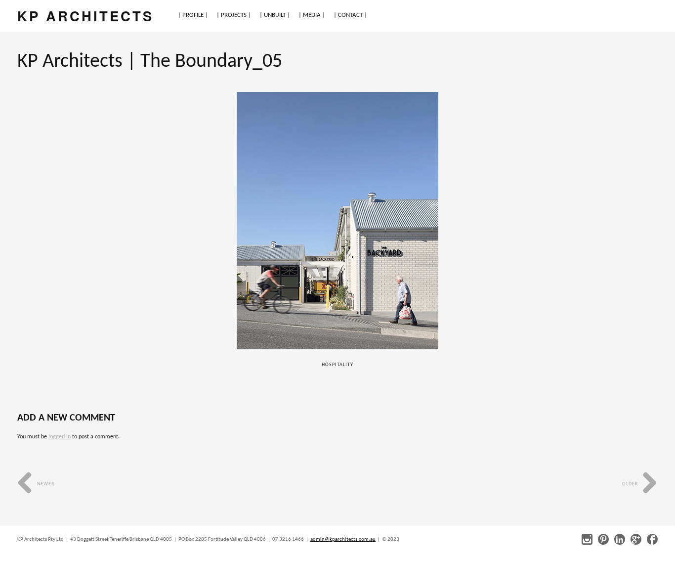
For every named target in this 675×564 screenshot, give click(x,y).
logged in (59, 437)
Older (630, 484)
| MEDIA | (311, 15)
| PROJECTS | (233, 15)
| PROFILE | (193, 15)
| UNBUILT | (274, 15)
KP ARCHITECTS (85, 15)
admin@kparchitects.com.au (343, 539)
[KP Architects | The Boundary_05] (338, 220)
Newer (45, 484)
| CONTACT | (350, 15)
